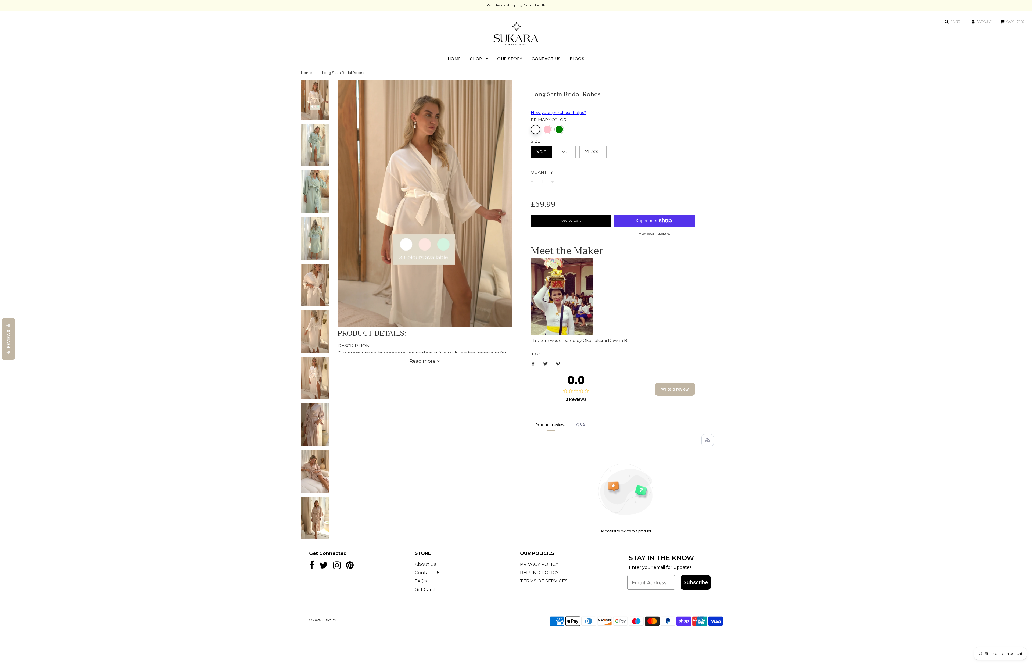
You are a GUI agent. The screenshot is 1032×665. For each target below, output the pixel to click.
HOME (454, 59)
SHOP (476, 59)
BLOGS (577, 59)
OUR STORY (509, 59)
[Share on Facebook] (535, 364)
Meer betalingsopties (654, 233)
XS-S (541, 152)
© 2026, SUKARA (322, 620)
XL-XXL (593, 152)
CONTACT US (546, 59)
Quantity (542, 172)
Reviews (8, 339)
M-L (565, 152)
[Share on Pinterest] (558, 364)
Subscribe (695, 582)
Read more (423, 361)
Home (306, 73)
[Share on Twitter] (545, 364)
